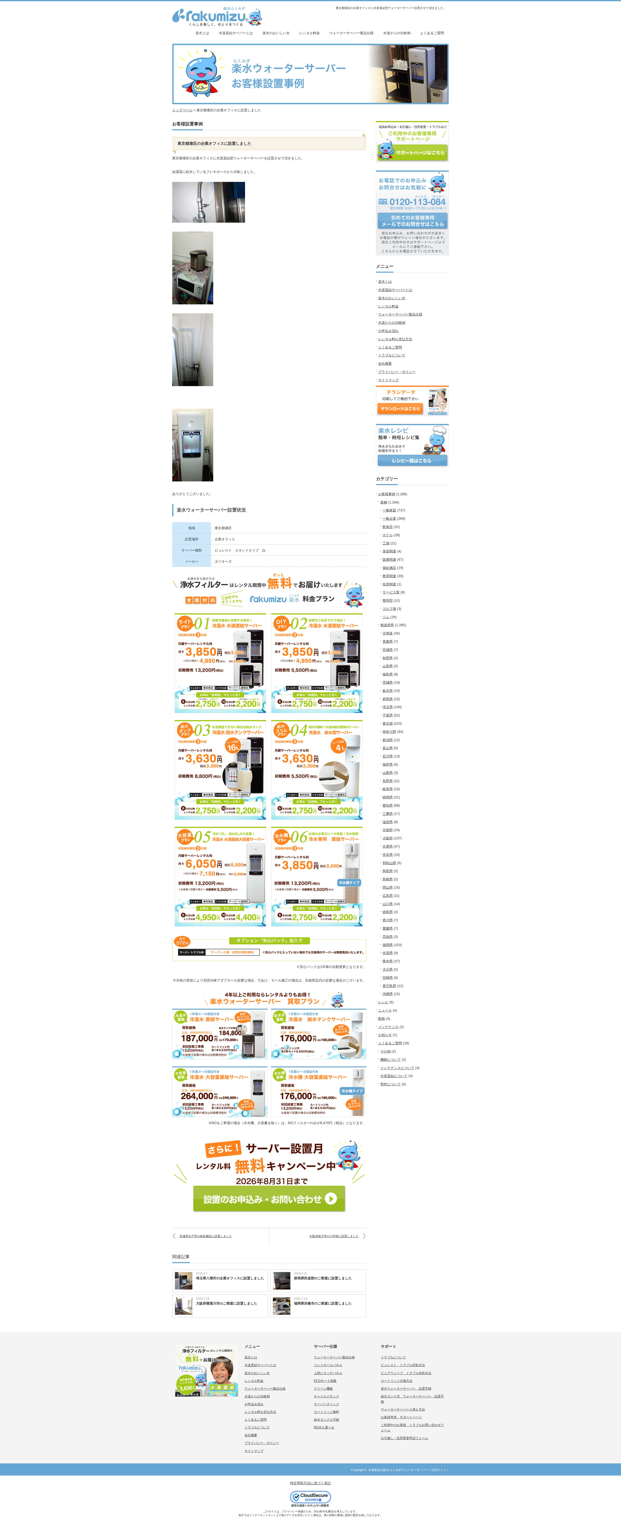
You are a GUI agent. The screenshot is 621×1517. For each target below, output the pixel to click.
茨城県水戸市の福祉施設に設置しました (206, 1236)
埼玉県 (388, 707)
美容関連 (389, 551)
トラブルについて (391, 355)
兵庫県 (388, 846)
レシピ (383, 1002)
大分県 (388, 969)
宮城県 (388, 650)
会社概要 (385, 363)
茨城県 (388, 682)
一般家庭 (389, 510)
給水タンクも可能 (326, 1419)
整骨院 (388, 600)
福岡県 (388, 945)
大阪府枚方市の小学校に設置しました (334, 1236)
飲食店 (388, 527)
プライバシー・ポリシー (397, 372)
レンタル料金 (309, 33)
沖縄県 (388, 994)
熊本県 (388, 961)
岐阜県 (388, 789)
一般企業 (389, 518)
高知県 (388, 937)
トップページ (182, 110)
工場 (386, 543)
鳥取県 (388, 871)
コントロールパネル (328, 1365)
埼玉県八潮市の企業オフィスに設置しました (230, 1278)
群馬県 (388, 699)
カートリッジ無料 (326, 1412)
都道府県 (387, 625)
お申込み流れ (388, 331)
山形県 (388, 666)
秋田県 (388, 658)
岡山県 (388, 887)
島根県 (388, 879)
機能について (390, 1060)
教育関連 (389, 576)
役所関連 (389, 584)
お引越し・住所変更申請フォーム (404, 1438)
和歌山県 (389, 863)
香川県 (388, 920)
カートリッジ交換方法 (396, 1381)
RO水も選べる (324, 1427)
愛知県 (388, 805)
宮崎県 (388, 978)
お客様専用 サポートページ (401, 1417)
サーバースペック (326, 1404)
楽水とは (202, 33)
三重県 (388, 814)
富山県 (388, 748)
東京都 (388, 723)
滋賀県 (388, 822)
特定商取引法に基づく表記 (310, 1483)
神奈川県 (389, 732)
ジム (386, 617)
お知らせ (385, 1035)
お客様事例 (386, 494)
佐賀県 (388, 953)
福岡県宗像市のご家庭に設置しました (323, 1303)
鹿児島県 (389, 986)
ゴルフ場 (389, 609)
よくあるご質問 (432, 33)
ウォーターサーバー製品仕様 (351, 33)
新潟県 (388, 740)
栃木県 (388, 691)
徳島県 (388, 912)
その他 (385, 1051)
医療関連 (389, 559)
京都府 (388, 830)
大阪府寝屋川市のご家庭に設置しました (226, 1303)
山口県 (388, 904)
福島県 (388, 674)
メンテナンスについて (397, 1068)
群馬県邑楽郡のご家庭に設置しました (323, 1278)
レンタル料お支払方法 (395, 339)
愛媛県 (388, 928)
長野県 (388, 781)
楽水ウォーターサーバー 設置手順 (406, 1388)
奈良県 (388, 855)
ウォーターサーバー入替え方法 (403, 1409)
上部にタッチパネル (328, 1373)
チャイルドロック (326, 1396)
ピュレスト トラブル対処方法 (403, 1365)
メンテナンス (388, 1027)
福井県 (388, 764)
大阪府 (388, 838)
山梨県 (388, 773)
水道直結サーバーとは (236, 33)
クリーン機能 (323, 1388)
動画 (381, 1019)
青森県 (388, 641)
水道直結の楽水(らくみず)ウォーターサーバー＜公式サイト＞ (408, 1470)
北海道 (388, 633)
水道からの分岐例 (396, 33)
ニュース (385, 1010)
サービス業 (391, 592)
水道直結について (394, 1076)
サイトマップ (388, 380)
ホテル (388, 535)
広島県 (388, 896)
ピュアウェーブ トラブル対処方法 (406, 1373)
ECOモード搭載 (325, 1381)
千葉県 (388, 715)
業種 (383, 502)
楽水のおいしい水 (276, 33)
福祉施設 (389, 568)
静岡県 (388, 797)
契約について (390, 1084)
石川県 (388, 756)
